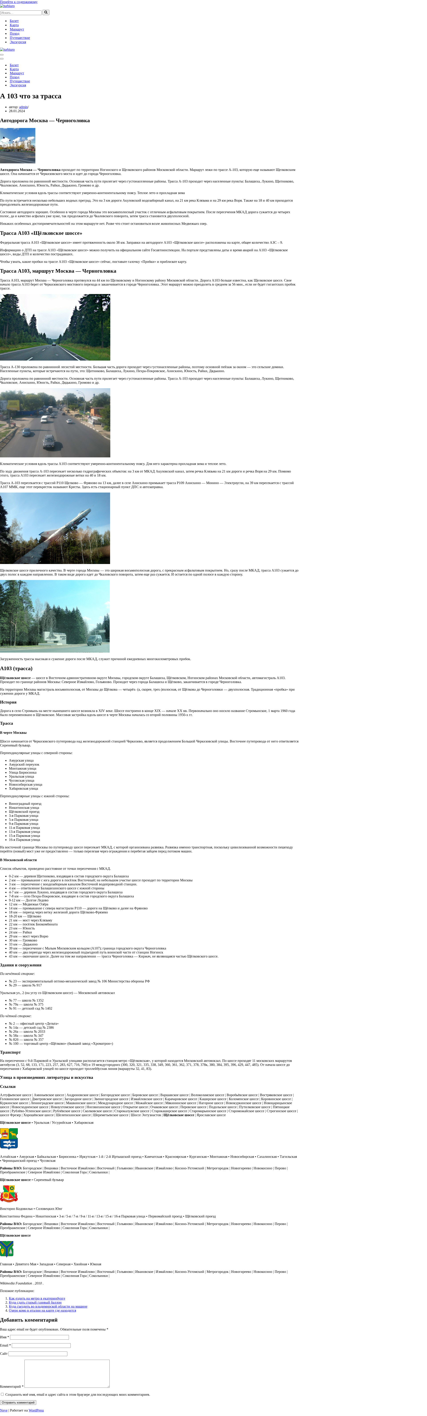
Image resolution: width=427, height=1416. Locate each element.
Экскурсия (18, 42)
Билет (14, 21)
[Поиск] (45, 12)
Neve (4, 1410)
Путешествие (20, 38)
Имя (4, 1337)
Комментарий (12, 1386)
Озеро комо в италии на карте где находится (42, 1310)
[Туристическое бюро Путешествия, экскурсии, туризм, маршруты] (7, 6)
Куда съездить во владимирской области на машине (48, 1306)
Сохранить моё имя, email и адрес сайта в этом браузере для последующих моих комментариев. (77, 1394)
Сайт (4, 1353)
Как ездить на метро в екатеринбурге (37, 1298)
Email (5, 1345)
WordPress (36, 1410)
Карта (14, 25)
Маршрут (17, 29)
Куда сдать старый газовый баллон (35, 1302)
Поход (14, 33)
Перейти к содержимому (19, 2)
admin (23, 107)
